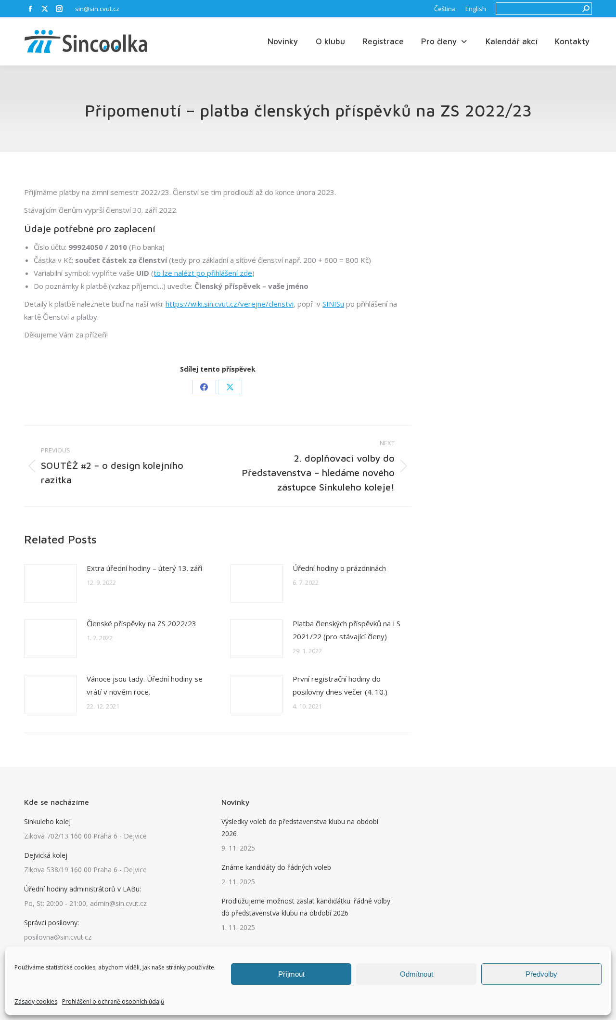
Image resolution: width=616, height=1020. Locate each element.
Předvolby (541, 974)
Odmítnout (416, 974)
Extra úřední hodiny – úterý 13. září (144, 568)
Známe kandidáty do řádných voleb (276, 867)
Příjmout (291, 974)
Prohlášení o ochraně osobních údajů (113, 1001)
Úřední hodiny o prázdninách (339, 568)
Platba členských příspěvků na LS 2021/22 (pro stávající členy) (346, 630)
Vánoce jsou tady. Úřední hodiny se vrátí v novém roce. (145, 685)
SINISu (333, 304)
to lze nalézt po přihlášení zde (203, 273)
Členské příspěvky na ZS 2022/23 (141, 623)
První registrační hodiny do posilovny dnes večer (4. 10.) (340, 685)
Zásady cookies (35, 1001)
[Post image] (50, 583)
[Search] (585, 8)
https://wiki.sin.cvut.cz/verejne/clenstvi (230, 304)
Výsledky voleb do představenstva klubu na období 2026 (299, 827)
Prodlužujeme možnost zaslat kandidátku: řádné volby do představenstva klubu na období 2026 (305, 906)
